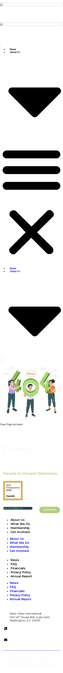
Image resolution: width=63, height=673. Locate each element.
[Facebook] (40, 647)
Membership (20, 528)
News (14, 560)
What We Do (20, 524)
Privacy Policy (20, 572)
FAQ (13, 564)
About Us (17, 520)
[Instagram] (28, 647)
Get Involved (20, 532)
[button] (31, 200)
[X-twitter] (34, 647)
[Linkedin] (22, 647)
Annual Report (21, 576)
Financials (17, 568)
